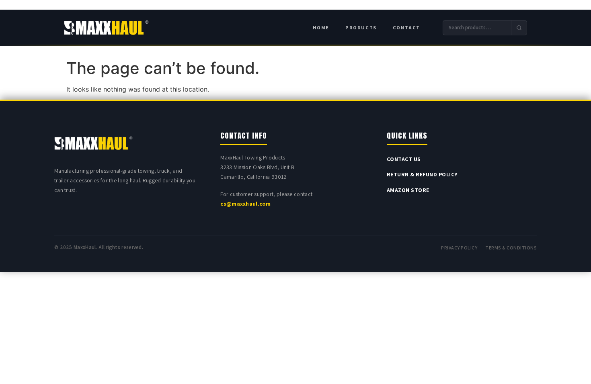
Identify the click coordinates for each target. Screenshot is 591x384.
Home (321, 27)
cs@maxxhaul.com (245, 203)
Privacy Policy (459, 248)
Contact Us (404, 159)
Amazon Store (408, 190)
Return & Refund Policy (422, 174)
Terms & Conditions (511, 248)
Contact (406, 27)
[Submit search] (519, 27)
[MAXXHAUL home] (106, 28)
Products (361, 27)
